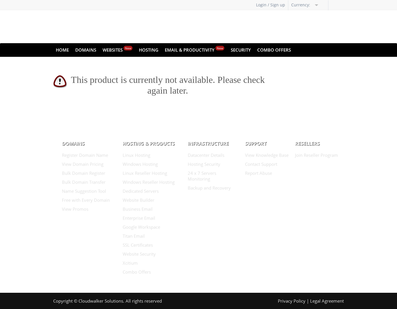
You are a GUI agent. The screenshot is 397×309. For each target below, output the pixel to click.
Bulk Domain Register (83, 173)
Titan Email (134, 236)
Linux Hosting (136, 155)
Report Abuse (258, 173)
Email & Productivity (194, 49)
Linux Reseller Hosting (145, 173)
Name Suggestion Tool (84, 191)
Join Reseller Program (316, 155)
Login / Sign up (270, 5)
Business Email (138, 209)
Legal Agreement (327, 301)
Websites (117, 49)
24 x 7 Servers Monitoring (202, 176)
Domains (85, 50)
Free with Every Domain (86, 200)
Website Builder (138, 200)
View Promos (75, 209)
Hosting (148, 50)
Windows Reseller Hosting (149, 182)
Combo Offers (274, 50)
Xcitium (130, 263)
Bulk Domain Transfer (83, 182)
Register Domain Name (85, 155)
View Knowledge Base (267, 155)
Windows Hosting (140, 164)
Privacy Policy (291, 301)
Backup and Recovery (209, 188)
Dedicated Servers (141, 191)
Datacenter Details (206, 155)
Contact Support (261, 164)
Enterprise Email (139, 218)
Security (241, 50)
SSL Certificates (138, 245)
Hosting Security (204, 164)
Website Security (139, 254)
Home (62, 50)
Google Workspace (141, 227)
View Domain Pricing (82, 164)
